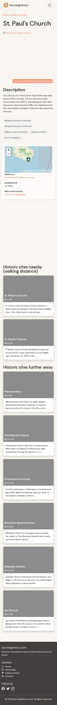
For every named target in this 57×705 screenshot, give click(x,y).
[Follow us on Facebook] (4, 689)
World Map (10, 669)
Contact (9, 676)
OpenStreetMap (37, 171)
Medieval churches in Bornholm (18, 126)
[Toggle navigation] (49, 5)
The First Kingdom (12, 137)
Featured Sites (12, 673)
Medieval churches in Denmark (18, 120)
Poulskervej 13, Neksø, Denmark (19, 177)
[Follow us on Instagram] (13, 689)
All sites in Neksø (38, 132)
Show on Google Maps (16, 194)
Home (6, 15)
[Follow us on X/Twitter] (8, 689)
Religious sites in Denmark (16, 132)
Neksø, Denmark (19, 15)
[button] (28, 159)
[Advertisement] (28, 231)
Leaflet (25, 171)
